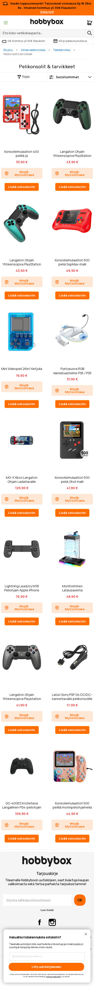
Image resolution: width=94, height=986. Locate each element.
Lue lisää (47, 910)
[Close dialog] (86, 934)
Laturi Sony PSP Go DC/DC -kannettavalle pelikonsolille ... (72, 697)
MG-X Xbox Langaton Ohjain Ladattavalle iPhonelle (21, 479)
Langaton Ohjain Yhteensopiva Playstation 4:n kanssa (22, 697)
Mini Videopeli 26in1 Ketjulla (21, 369)
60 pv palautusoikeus (73, 41)
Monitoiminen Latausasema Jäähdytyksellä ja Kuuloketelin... (72, 588)
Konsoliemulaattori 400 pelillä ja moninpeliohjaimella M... (21, 154)
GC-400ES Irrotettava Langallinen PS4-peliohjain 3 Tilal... (21, 805)
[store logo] (46, 22)
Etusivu (8, 50)
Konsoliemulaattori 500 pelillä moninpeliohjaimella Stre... (72, 805)
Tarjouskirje (47, 873)
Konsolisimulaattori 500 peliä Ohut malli (72, 479)
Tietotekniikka (61, 50)
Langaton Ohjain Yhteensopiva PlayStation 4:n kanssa (72, 154)
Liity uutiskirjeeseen (46, 967)
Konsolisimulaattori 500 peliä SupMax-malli (72, 262)
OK (79, 900)
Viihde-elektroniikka (33, 50)
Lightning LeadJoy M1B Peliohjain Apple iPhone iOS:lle (21, 588)
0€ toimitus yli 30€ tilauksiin (26, 41)
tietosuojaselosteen (53, 976)
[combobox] (47, 33)
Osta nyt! (47, 12)
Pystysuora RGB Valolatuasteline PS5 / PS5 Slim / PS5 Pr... (72, 371)
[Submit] (88, 33)
